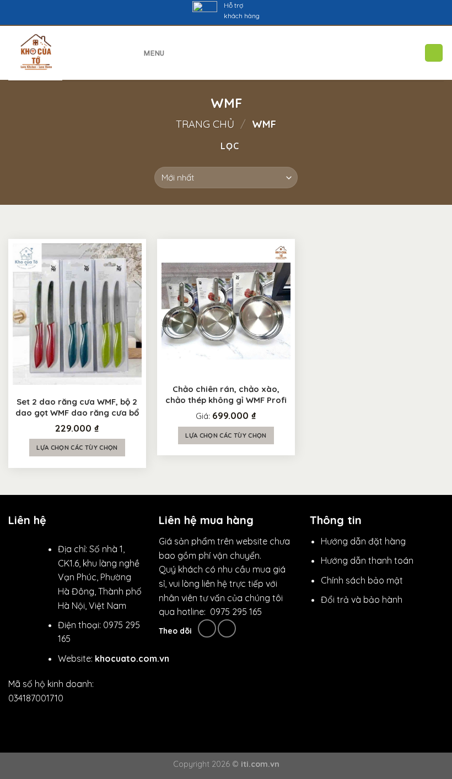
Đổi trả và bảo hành (361, 599)
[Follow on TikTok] (227, 628)
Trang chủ (205, 124)
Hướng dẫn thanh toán (367, 560)
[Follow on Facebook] (207, 628)
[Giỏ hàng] (434, 53)
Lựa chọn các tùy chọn (76, 447)
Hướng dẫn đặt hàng (363, 541)
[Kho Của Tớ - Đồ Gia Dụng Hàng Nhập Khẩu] (59, 53)
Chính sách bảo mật (362, 580)
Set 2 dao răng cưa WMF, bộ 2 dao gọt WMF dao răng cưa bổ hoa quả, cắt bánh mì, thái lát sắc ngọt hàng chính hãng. (77, 407)
